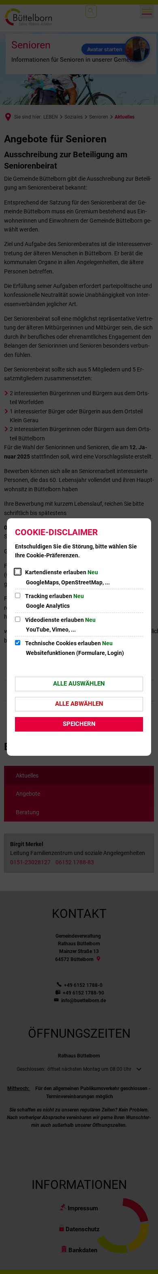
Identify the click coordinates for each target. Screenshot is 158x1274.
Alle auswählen (79, 683)
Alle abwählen (79, 703)
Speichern (79, 724)
